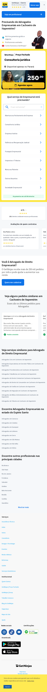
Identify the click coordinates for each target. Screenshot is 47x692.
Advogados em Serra (9, 435)
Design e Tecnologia (8, 544)
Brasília (4, 495)
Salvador (5, 482)
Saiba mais (30, 681)
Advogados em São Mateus (11, 440)
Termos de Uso (23, 674)
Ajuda (3, 620)
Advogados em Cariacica (10, 419)
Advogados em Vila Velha (10, 444)
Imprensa (23, 672)
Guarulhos (5, 503)
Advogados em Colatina (9, 423)
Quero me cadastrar (13, 282)
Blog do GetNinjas (7, 603)
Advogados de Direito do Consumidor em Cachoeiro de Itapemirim (23, 382)
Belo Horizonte (6, 490)
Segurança (5, 609)
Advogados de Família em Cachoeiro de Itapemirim (18, 387)
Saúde (4, 566)
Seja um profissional (13, 14)
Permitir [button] (7, 687)
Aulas (3, 527)
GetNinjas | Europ (7, 592)
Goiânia (4, 486)
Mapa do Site (6, 614)
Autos (4, 533)
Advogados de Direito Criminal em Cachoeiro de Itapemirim (21, 378)
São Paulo (5, 470)
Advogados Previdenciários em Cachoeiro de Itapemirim (20, 370)
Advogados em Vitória (9, 448)
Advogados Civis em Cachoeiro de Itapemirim (16, 360)
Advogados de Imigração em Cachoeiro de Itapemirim (19, 391)
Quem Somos (6, 581)
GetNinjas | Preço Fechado (10, 587)
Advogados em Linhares (9, 431)
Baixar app (35, 5)
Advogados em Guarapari (10, 427)
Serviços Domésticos (9, 571)
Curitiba (4, 499)
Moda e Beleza (6, 555)
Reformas (5, 560)
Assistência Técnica (8, 522)
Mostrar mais (23, 507)
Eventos (4, 549)
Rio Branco (5, 465)
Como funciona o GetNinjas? (15, 46)
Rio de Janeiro (6, 474)
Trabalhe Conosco (7, 598)
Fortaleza (5, 478)
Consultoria (5, 538)
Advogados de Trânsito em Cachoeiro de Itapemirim (19, 401)
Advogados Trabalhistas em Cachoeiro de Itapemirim (19, 374)
